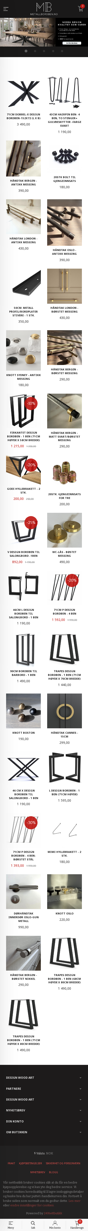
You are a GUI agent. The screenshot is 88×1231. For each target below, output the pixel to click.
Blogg (53, 1172)
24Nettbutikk (53, 1213)
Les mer (74, 1201)
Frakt (11, 1163)
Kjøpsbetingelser (30, 1163)
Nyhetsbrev (37, 1172)
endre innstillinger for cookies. (32, 1205)
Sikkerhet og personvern (63, 1163)
